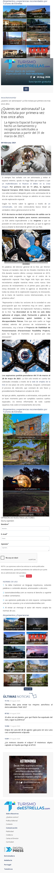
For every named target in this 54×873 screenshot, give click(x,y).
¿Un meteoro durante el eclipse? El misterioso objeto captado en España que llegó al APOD (28, 743)
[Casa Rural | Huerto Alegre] (38, 51)
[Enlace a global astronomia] (28, 774)
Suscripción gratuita (40, 81)
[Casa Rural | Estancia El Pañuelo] (37, 652)
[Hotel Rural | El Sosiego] (37, 624)
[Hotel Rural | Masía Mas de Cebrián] (14, 51)
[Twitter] (34, 77)
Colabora (9, 835)
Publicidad (10, 831)
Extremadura (9, 856)
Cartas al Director (12, 838)
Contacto (9, 824)
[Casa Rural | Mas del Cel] (14, 38)
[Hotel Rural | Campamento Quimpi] (14, 12)
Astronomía (10, 97)
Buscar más (28, 689)
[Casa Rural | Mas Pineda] (26, 452)
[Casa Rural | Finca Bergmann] (37, 666)
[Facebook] (31, 77)
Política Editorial (11, 821)
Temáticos (8, 869)
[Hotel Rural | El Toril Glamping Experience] (26, 478)
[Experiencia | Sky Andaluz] (38, 38)
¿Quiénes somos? (12, 817)
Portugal (8, 865)
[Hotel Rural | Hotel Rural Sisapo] (14, 680)
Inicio (3, 97)
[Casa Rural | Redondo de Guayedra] (14, 624)
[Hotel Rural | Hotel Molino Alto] (37, 680)
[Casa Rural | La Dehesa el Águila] (26, 503)
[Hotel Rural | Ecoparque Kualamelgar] (14, 666)
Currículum (10, 842)
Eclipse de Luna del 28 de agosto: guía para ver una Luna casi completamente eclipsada (28, 731)
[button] (5, 157)
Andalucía (8, 860)
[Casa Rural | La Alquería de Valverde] (26, 426)
